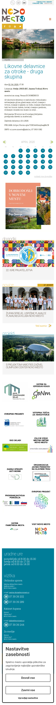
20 (6, 167)
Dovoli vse (28, 677)
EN (24, 2)
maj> (51, 142)
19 (50, 161)
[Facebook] (4, 26)
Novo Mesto (19, 15)
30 (28, 172)
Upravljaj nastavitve (28, 698)
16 (28, 161)
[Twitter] (20, 26)
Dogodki (7, 59)
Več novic (41, 325)
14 (13, 161)
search (12, 2)
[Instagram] (9, 26)
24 (35, 167)
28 (13, 172)
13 (6, 161)
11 (43, 156)
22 (20, 167)
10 (35, 156)
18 (43, 161)
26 (50, 167)
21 (13, 167)
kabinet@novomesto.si (16, 621)
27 (6, 172)
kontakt (18, 2)
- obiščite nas (42, 2)
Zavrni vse (28, 690)
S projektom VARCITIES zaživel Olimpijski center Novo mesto (24, 366)
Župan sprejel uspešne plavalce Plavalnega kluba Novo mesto (26, 314)
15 (20, 161)
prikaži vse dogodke (43, 176)
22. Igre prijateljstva (19, 270)
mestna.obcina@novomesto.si (19, 592)
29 (20, 172)
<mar (4, 142)
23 (28, 167)
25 (43, 167)
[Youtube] (15, 26)
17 (35, 161)
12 (50, 156)
